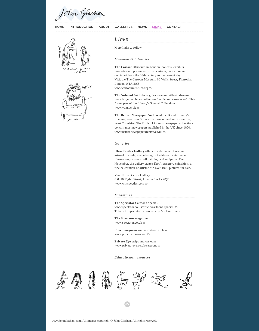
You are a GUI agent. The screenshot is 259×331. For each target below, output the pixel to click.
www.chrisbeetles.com (129, 183)
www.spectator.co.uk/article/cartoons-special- (144, 207)
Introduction (81, 27)
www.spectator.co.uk (128, 222)
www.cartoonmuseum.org (131, 88)
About (104, 27)
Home (59, 27)
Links (157, 27)
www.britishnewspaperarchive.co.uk (138, 131)
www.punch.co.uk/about (130, 234)
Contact (174, 27)
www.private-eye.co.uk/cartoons (136, 245)
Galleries (123, 27)
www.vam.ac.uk (125, 107)
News (142, 27)
